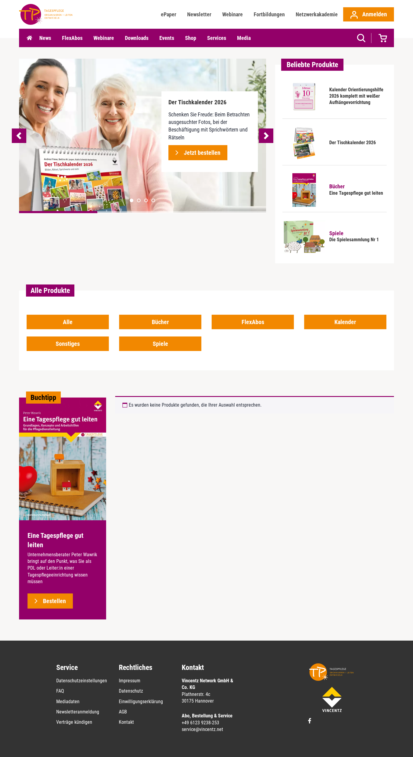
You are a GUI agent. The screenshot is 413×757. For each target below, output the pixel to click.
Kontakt (126, 722)
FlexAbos (72, 38)
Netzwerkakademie (317, 14)
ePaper (168, 14)
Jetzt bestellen (202, 152)
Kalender (345, 322)
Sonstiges (68, 343)
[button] (139, 200)
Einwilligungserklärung (141, 701)
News (45, 38)
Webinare (232, 14)
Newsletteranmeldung (77, 712)
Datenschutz (131, 691)
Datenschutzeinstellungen (81, 681)
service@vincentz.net (202, 729)
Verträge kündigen (74, 722)
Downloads (136, 38)
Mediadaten (68, 701)
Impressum (129, 681)
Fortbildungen (269, 14)
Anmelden (374, 14)
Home (29, 38)
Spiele (160, 343)
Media (244, 38)
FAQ (60, 691)
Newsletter (199, 14)
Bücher (160, 322)
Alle (68, 322)
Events (166, 38)
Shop (190, 38)
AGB (123, 712)
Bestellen (54, 601)
